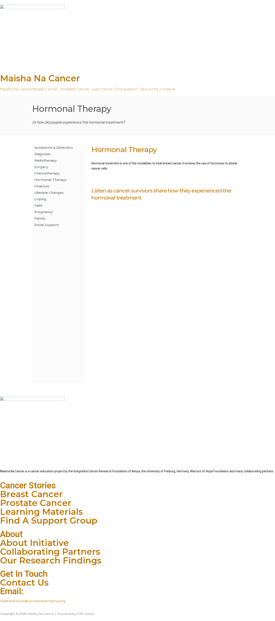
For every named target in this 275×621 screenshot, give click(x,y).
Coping (40, 199)
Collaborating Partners (50, 551)
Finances (41, 186)
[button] (46, 89)
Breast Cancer (45, 89)
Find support (126, 89)
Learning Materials (41, 511)
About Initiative (34, 543)
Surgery (41, 167)
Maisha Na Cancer (40, 78)
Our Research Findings (50, 560)
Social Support (46, 225)
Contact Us (24, 582)
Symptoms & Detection (53, 147)
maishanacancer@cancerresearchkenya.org (33, 601)
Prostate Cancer (74, 89)
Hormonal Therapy (50, 180)
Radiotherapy (45, 160)
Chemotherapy (47, 173)
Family (39, 218)
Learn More (102, 89)
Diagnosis (42, 154)
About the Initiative (157, 89)
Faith (38, 205)
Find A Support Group (48, 520)
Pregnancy (43, 212)
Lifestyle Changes (49, 193)
